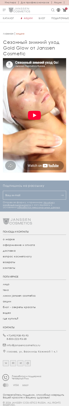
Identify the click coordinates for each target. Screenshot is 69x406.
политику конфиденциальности (29, 203)
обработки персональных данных (38, 207)
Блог (42, 18)
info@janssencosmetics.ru (23, 345)
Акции (58, 2)
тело (6, 289)
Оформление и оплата (19, 244)
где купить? (11, 318)
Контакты (9, 267)
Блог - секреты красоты (19, 307)
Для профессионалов (35, 2)
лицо (6, 284)
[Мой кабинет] (58, 10)
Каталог (8, 18)
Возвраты (9, 262)
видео (7, 312)
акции (7, 301)
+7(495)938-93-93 (18, 335)
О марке (9, 239)
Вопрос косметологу (17, 256)
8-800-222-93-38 (17, 338)
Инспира (10, 2)
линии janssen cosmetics (19, 295)
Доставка (9, 250)
